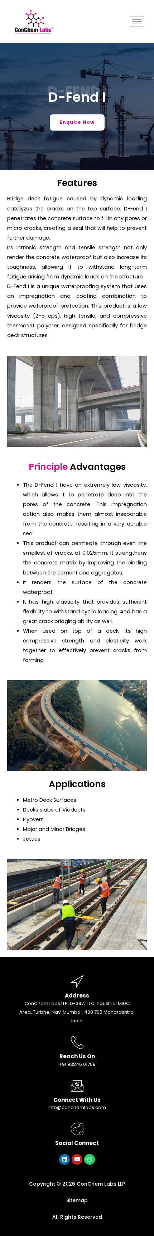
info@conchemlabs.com (77, 1107)
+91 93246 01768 (77, 1064)
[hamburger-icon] (137, 21)
